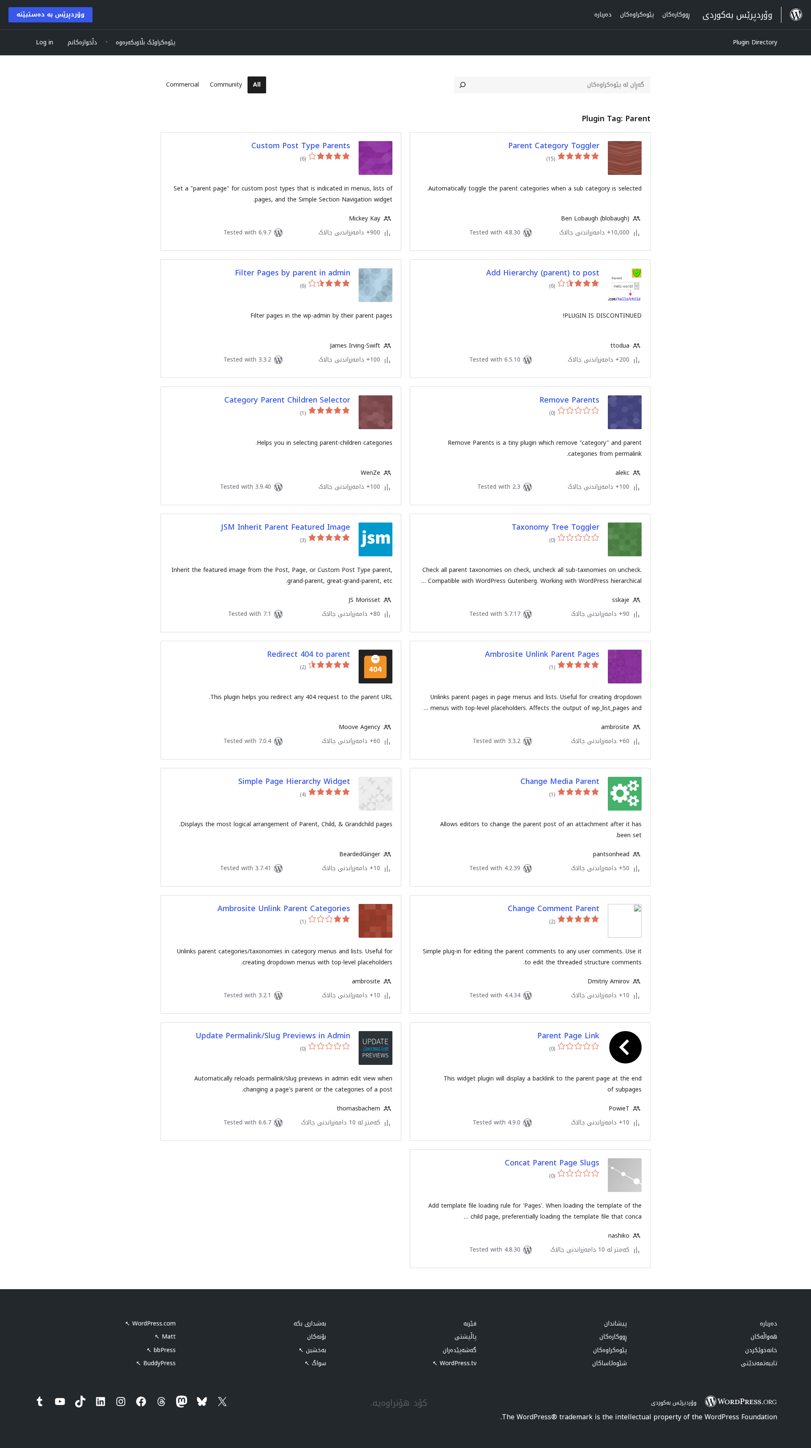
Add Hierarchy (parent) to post (542, 273)
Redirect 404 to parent (308, 654)
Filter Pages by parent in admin (292, 273)
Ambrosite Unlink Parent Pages (542, 654)
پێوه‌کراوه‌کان (610, 1350)
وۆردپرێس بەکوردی (674, 1402)
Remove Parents (569, 400)
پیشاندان (615, 1323)
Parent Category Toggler (553, 146)
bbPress (161, 1350)
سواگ (315, 1363)
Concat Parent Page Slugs (552, 1163)
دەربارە (768, 1323)
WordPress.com (150, 1323)
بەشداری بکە (310, 1323)
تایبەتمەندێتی (759, 1363)
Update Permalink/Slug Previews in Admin (273, 1036)
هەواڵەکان (764, 1336)
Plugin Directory (755, 42)
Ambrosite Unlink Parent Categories (284, 909)
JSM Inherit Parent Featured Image (285, 527)
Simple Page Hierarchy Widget (294, 782)
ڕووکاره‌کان (613, 1336)
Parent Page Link (568, 1036)
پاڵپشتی (465, 1336)
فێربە (469, 1323)
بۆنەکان (316, 1336)
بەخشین (312, 1350)
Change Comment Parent (553, 909)
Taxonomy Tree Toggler (555, 527)
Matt (165, 1336)
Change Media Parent (559, 782)
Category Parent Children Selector (287, 400)
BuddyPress (156, 1363)
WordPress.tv (454, 1363)
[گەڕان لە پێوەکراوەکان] (462, 84)
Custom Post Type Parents (300, 146)
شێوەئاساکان (609, 1363)
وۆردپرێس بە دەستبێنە (50, 14)
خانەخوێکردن (761, 1350)
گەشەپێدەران (459, 1350)
